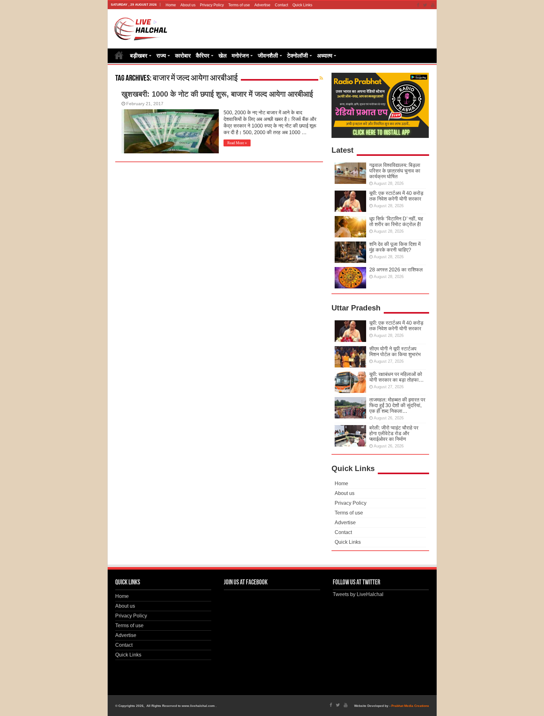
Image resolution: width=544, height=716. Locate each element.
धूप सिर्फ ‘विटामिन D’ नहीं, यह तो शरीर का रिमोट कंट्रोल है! (396, 221)
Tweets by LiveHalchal (358, 594)
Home (171, 5)
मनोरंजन (240, 56)
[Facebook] (418, 5)
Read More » (237, 143)
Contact (281, 5)
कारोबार (183, 56)
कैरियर (202, 56)
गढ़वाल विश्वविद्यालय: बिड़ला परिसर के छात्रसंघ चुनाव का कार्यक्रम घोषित (394, 170)
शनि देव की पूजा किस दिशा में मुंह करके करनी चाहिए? (395, 247)
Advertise (262, 5)
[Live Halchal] (141, 27)
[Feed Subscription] (321, 78)
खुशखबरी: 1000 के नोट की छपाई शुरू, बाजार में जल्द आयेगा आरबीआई (217, 94)
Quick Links (302, 5)
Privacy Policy (212, 5)
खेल (222, 56)
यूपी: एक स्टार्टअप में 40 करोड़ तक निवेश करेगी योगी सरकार (396, 196)
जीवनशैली (268, 56)
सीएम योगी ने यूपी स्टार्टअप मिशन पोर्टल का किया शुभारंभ (395, 351)
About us (188, 5)
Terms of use (239, 5)
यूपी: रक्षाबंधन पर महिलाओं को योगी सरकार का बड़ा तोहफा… (396, 377)
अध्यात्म (324, 56)
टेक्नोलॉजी (297, 56)
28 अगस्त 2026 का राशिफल (396, 269)
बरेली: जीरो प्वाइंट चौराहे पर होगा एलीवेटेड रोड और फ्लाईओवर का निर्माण (393, 433)
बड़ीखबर (138, 56)
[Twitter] (425, 5)
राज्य (161, 56)
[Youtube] (433, 5)
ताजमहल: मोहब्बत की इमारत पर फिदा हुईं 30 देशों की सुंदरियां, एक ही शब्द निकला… (397, 405)
